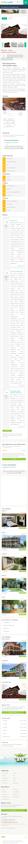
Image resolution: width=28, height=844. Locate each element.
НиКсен (4, 575)
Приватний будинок (6, 796)
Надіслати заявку (13, 712)
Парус (3, 532)
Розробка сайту (5, 778)
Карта (10, 18)
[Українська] (19, 1)
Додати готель (5, 780)
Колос (3, 597)
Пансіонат (4, 791)
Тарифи (3, 775)
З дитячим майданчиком (9, 625)
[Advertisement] (14, 491)
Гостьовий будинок (17, 791)
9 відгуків (24, 450)
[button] (23, 31)
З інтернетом (6, 628)
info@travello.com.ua (10, 822)
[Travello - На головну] (3, 837)
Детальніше (22, 528)
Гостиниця (15, 789)
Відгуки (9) (18, 56)
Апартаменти (16, 794)
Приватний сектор (6, 799)
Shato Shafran (6, 639)
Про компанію (5, 773)
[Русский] (14, 1)
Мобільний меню (25, 2)
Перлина (4, 553)
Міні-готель (4, 794)
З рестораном (6, 631)
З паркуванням (6, 622)
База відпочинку (16, 796)
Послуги (10, 56)
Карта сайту (15, 783)
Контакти (15, 773)
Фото (4, 18)
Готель (3, 789)
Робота (14, 780)
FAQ (14, 775)
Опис (4, 56)
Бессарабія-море (6, 682)
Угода (14, 778)
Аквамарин (5, 660)
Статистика (4, 783)
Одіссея (4, 510)
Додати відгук (7, 430)
